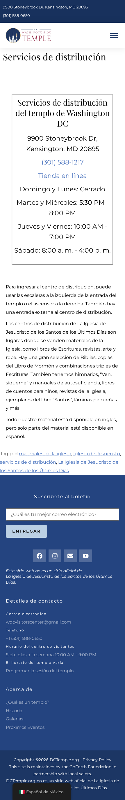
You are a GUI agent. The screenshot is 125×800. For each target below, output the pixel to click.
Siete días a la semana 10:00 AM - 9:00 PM (51, 654)
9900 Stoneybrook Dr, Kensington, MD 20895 (45, 7)
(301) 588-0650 (16, 15)
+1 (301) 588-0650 (24, 638)
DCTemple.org (20, 780)
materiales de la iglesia (45, 453)
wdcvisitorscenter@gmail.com (38, 622)
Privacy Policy (97, 759)
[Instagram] (55, 555)
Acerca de (19, 689)
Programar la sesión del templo (40, 670)
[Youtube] (85, 555)
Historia (14, 710)
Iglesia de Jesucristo (96, 453)
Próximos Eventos (25, 727)
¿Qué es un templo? (27, 702)
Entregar (26, 531)
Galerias (14, 719)
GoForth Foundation (90, 766)
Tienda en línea (62, 176)
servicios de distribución (28, 462)
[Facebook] (39, 555)
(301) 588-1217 (63, 162)
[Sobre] (70, 555)
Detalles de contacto (34, 601)
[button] (114, 35)
